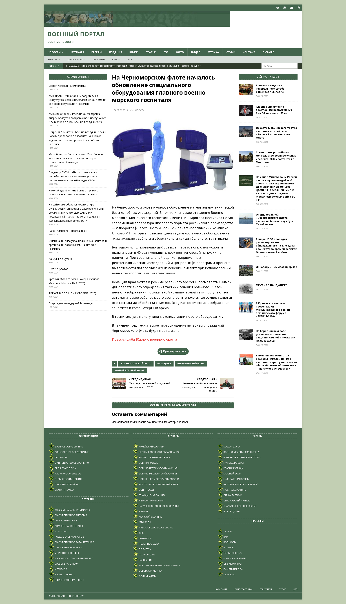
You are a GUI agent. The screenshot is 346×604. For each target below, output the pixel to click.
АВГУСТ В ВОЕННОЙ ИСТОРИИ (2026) (72, 293)
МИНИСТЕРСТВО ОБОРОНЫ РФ (71, 462)
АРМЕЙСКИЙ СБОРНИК (151, 446)
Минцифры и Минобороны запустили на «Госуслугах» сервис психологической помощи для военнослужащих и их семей (77, 100)
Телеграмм (99, 59)
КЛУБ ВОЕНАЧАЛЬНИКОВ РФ (70, 509)
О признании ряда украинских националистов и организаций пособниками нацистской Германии (78, 245)
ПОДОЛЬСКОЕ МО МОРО (68, 536)
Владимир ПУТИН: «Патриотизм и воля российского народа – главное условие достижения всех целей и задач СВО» (73, 176)
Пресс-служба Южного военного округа (144, 339)
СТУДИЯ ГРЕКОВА (64, 489)
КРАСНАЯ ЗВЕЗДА (233, 468)
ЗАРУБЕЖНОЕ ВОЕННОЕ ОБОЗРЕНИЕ (159, 506)
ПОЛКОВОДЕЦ (146, 554)
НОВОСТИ (54, 52)
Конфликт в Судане (60, 259)
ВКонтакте (54, 59)
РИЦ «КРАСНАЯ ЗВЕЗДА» (68, 473)
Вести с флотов (58, 269)
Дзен (129, 59)
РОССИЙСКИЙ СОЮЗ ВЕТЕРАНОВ (72, 558)
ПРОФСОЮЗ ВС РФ (65, 468)
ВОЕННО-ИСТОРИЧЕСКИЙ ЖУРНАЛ (158, 468)
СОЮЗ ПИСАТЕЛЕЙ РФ (66, 484)
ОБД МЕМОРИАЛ (232, 563)
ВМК (225, 536)
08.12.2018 (263, 96)
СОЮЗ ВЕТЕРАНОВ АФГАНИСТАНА (73, 542)
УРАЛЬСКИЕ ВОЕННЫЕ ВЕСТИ (239, 506)
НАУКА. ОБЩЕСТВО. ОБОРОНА (155, 527)
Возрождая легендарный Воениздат (71, 303)
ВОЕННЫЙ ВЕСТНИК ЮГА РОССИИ (242, 457)
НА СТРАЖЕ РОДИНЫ (234, 489)
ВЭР (166, 52)
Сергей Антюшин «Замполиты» (67, 85)
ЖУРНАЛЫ (77, 52)
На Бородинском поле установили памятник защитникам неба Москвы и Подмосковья (275, 336)
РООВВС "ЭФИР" (63, 574)
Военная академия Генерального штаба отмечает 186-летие (270, 89)
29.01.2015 (122, 110)
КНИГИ (133, 52)
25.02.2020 (263, 320)
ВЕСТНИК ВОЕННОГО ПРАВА (154, 457)
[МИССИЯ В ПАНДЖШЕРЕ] (246, 289)
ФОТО (180, 52)
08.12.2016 (263, 166)
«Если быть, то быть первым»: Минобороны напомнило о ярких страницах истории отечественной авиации (76, 158)
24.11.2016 (263, 372)
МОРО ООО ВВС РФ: (65, 553)
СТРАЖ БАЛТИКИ (232, 495)
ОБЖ (141, 533)
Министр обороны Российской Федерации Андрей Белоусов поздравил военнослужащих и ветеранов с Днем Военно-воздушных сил (77, 118)
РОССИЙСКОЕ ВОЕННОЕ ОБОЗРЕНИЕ (159, 565)
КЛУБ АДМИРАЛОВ (65, 520)
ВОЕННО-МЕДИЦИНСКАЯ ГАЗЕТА (241, 452)
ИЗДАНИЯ (115, 52)
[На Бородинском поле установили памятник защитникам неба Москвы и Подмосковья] (246, 334)
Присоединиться (175, 351)
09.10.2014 (263, 256)
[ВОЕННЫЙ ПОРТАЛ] (137, 24)
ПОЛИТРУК (144, 549)
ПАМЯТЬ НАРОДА (233, 569)
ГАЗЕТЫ (96, 52)
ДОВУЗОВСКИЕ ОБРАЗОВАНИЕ (71, 452)
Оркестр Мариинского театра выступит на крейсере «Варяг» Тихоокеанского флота (276, 132)
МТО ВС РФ (144, 522)
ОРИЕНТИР (144, 538)
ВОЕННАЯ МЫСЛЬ (148, 462)
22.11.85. (228, 531)
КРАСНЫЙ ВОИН (232, 473)
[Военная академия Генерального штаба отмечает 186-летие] (246, 89)
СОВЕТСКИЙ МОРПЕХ (150, 570)
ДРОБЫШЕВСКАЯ (232, 553)
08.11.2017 (263, 271)
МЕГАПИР (59, 569)
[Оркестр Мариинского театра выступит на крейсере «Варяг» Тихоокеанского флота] (246, 131)
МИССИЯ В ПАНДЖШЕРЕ (271, 285)
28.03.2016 (263, 228)
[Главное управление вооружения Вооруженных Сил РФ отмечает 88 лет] (246, 110)
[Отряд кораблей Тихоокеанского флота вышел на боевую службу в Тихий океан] (246, 218)
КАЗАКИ (143, 511)
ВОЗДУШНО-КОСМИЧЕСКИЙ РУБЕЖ (158, 484)
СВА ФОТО (229, 574)
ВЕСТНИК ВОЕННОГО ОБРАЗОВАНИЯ (158, 452)
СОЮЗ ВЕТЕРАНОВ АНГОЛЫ (69, 515)
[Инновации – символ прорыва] (246, 270)
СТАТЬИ (151, 52)
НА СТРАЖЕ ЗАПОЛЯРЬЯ (236, 479)
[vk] (278, 7)
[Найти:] (279, 65)
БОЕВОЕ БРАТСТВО (65, 563)
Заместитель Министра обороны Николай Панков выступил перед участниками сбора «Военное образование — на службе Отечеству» (277, 362)
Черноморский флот (190, 363)
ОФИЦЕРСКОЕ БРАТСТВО (68, 580)
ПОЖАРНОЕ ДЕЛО (148, 543)
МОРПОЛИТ (61, 531)
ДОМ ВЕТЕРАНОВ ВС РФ (67, 526)
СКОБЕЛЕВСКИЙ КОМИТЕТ (69, 479)
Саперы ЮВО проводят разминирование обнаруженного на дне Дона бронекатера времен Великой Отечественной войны (276, 245)
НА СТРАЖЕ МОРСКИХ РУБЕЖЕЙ (241, 484)
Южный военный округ (130, 370)
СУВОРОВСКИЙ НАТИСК (236, 500)
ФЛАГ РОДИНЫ (231, 511)
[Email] (292, 7)
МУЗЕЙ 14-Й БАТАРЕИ (235, 558)
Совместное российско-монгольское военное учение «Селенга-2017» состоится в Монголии (276, 157)
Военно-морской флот (136, 363)
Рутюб (116, 59)
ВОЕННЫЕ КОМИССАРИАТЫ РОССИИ (158, 479)
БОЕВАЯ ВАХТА (231, 446)
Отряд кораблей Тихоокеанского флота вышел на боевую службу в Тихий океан (274, 219)
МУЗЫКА (213, 52)
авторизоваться (178, 422)
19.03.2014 (263, 289)
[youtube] (285, 7)
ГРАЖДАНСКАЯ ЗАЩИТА (151, 495)
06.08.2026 (263, 204)
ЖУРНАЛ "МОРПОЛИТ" (151, 500)
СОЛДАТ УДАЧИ (147, 576)
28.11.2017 (263, 117)
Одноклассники (76, 59)
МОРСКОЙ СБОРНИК (150, 516)
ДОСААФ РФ (61, 457)
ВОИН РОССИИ (146, 489)
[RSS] (299, 7)
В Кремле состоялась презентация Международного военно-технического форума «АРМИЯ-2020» (274, 310)
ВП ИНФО (228, 547)
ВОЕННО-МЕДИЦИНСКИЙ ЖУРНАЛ (157, 473)
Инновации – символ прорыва (276, 267)
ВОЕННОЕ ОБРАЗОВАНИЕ (68, 446)
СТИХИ (230, 52)
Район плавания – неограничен (68, 230)
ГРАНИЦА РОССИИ (233, 462)
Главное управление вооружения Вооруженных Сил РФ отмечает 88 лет (274, 110)
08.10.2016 (263, 345)
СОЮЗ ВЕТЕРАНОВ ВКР (67, 547)
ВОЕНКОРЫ (229, 542)
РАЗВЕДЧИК (145, 560)
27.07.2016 (263, 142)
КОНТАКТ (249, 52)
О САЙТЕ (268, 52)
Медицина (164, 363)
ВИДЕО (195, 52)
